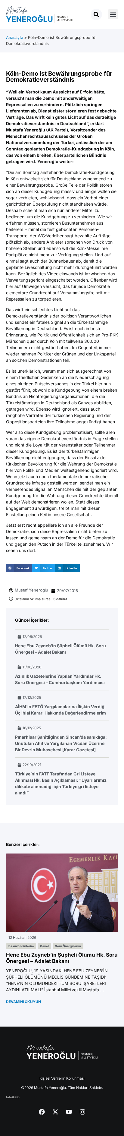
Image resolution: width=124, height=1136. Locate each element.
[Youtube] (69, 1112)
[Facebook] (42, 1112)
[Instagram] (82, 1112)
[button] (113, 14)
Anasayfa (14, 37)
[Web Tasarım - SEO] (13, 1096)
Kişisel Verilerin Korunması (62, 1078)
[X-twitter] (55, 1112)
